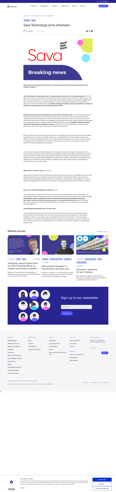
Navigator (68, 259)
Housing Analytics (56, 259)
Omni (54, 85)
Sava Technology (71, 85)
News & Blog (27, 16)
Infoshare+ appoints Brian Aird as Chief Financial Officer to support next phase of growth (23, 266)
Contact (82, 6)
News (33, 20)
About (74, 6)
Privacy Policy (85, 382)
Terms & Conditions (103, 382)
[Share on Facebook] (87, 31)
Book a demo (103, 6)
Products (33, 6)
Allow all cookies (102, 479)
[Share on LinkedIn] (92, 31)
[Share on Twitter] (89, 31)
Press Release (81, 262)
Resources (65, 6)
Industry (54, 6)
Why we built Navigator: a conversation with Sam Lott (55, 267)
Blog (18, 259)
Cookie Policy (94, 382)
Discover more (101, 231)
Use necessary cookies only (102, 488)
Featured (11, 259)
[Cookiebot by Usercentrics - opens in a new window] (11, 489)
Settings (22, 487)
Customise (101, 484)
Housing (27, 20)
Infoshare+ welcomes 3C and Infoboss (86, 270)
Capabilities (44, 6)
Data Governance (90, 259)
